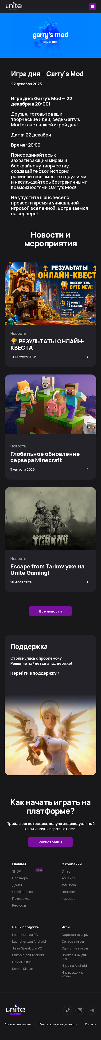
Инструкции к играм (72, 974)
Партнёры (20, 878)
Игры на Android (74, 966)
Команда (68, 878)
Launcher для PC (25, 935)
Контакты (90, 1024)
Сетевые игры (73, 941)
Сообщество (22, 892)
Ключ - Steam (22, 969)
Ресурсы (19, 905)
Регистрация (50, 842)
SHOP (27, 871)
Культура (69, 885)
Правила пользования (18, 1024)
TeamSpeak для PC (27, 948)
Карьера (68, 898)
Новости (68, 892)
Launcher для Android (29, 941)
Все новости (50, 611)
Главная (19, 864)
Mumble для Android (28, 955)
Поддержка (21, 898)
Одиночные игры (75, 948)
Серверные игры (75, 935)
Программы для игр (74, 957)
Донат (17, 885)
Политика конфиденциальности (58, 1024)
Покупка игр (21, 962)
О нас (66, 871)
